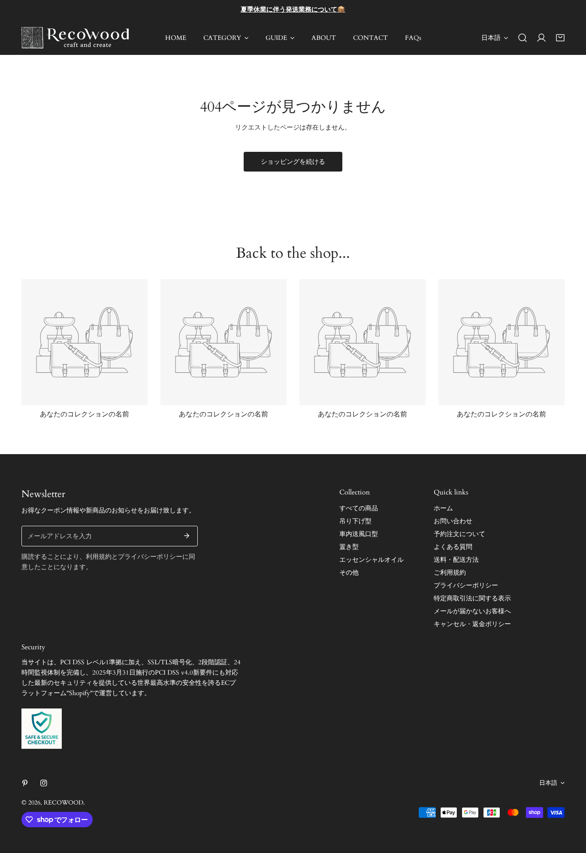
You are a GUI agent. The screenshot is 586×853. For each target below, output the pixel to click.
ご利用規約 (450, 572)
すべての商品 (358, 508)
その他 (349, 572)
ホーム (443, 508)
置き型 (349, 547)
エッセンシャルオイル (371, 559)
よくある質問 (453, 547)
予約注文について (459, 534)
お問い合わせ (453, 521)
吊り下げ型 (355, 521)
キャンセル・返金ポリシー (472, 624)
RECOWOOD (63, 803)
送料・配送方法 (456, 559)
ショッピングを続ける (293, 161)
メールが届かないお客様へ (472, 611)
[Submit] (186, 536)
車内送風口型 (358, 534)
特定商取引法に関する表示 (472, 598)
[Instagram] (43, 783)
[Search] (522, 37)
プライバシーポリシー (466, 585)
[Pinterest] (24, 783)
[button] (560, 37)
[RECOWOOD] (75, 37)
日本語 (491, 37)
